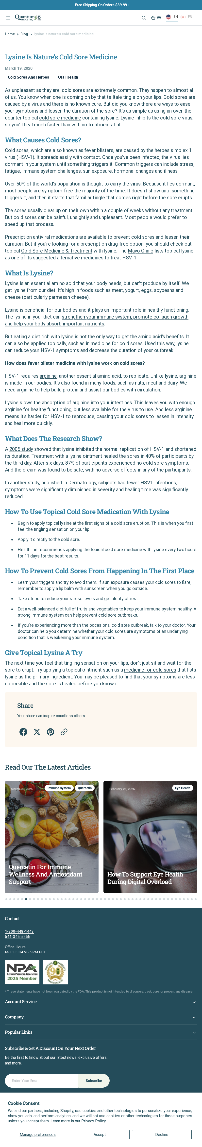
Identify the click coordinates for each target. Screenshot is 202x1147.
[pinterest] (50, 731)
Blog (24, 34)
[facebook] (23, 731)
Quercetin (85, 788)
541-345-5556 (17, 936)
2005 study (21, 449)
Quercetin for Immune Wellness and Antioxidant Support (45, 874)
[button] (7, 17)
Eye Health (182, 788)
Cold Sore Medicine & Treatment (56, 251)
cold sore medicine (60, 118)
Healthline (27, 549)
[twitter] (36, 731)
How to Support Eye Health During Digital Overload (145, 878)
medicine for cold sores (150, 670)
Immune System (59, 788)
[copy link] (63, 731)
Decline (161, 1134)
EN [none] (175, 16)
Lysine (11, 283)
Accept (100, 1134)
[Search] (143, 17)
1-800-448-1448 (19, 931)
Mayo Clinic (140, 251)
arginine (48, 376)
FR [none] (190, 16)
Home (10, 34)
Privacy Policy (93, 1121)
